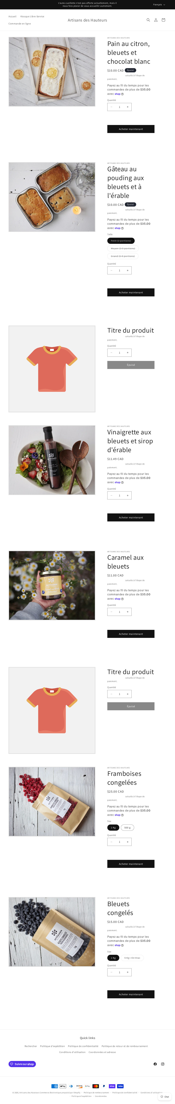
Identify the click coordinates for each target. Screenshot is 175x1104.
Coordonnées (101, 1096)
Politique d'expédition (52, 1046)
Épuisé (131, 364)
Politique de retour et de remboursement (125, 1046)
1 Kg (113, 827)
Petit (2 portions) (123, 241)
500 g (127, 827)
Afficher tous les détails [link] (137, 379)
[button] (148, 20)
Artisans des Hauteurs (29, 1092)
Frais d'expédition (116, 75)
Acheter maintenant (131, 129)
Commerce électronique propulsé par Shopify (60, 1092)
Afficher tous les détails (137, 143)
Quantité (111, 100)
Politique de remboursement (96, 1092)
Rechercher (31, 1046)
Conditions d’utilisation (152, 1092)
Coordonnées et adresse (102, 1052)
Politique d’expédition (81, 1096)
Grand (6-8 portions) (124, 256)
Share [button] (114, 143)
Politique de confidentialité (83, 1046)
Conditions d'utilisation (72, 1052)
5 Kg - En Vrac (134, 958)
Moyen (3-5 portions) (125, 249)
